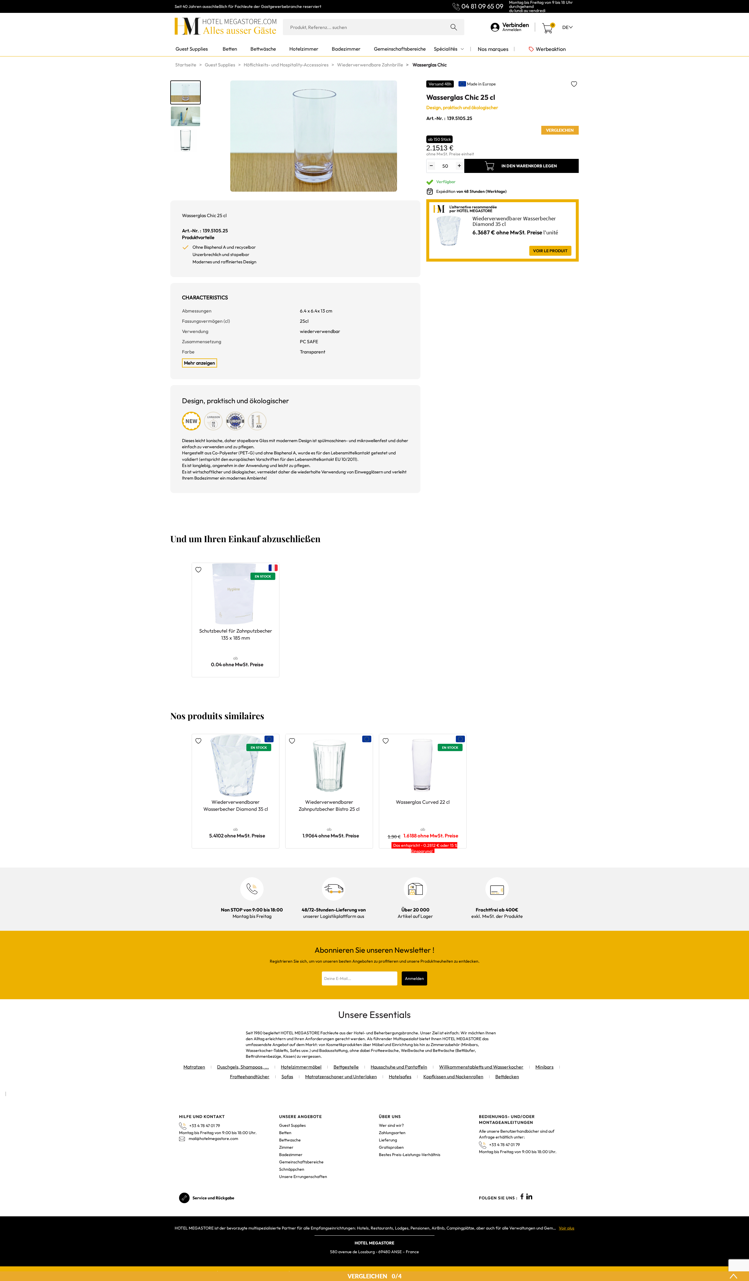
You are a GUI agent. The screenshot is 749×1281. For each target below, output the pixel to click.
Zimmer (286, 1147)
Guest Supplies (292, 1125)
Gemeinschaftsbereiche (301, 1162)
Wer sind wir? (391, 1125)
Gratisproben (391, 1147)
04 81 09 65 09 (482, 6)
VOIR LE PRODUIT (550, 250)
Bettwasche (290, 1140)
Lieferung (388, 1140)
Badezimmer (291, 1154)
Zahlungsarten (392, 1132)
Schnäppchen (291, 1169)
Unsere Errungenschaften (303, 1176)
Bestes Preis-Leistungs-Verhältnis (409, 1154)
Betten (285, 1132)
